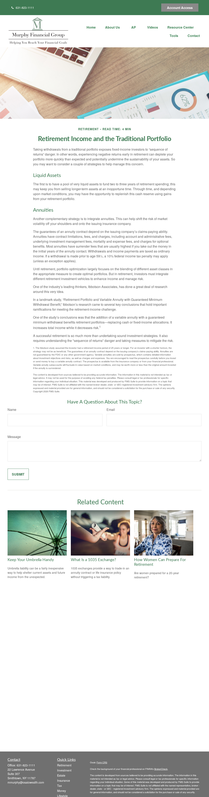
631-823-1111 (25, 8)
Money (61, 791)
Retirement (64, 765)
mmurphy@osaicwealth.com (26, 782)
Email (111, 409)
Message (14, 436)
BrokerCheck (161, 768)
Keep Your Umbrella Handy (31, 560)
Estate (61, 775)
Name (12, 409)
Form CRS (102, 762)
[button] (91, 27)
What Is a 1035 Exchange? (93, 560)
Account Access (180, 7)
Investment (64, 770)
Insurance (63, 780)
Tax (59, 786)
